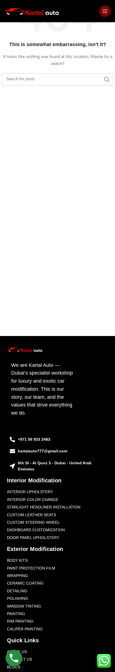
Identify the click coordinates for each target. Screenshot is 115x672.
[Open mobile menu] (105, 11)
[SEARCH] (106, 79)
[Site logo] (32, 11)
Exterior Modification (35, 549)
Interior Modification (34, 480)
